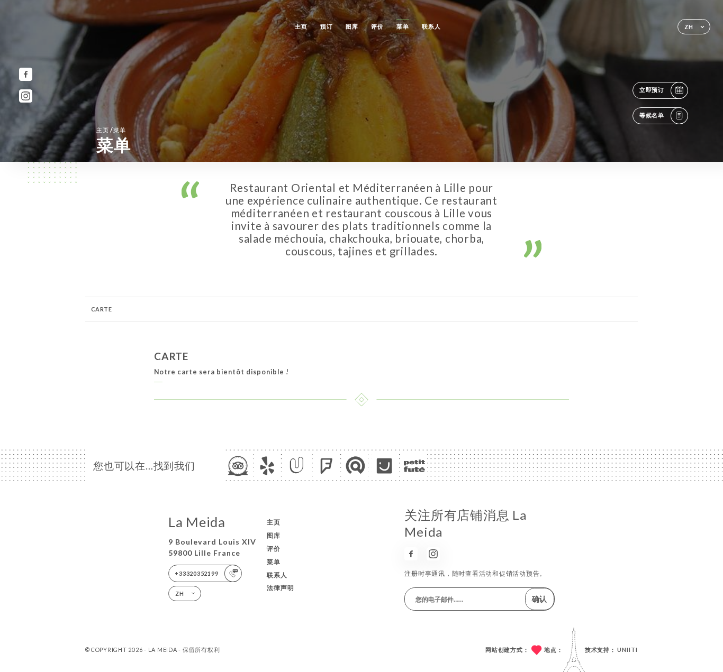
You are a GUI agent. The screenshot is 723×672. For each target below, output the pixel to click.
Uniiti (627, 649)
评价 (377, 26)
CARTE (101, 309)
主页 (301, 26)
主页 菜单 (111, 130)
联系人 (431, 26)
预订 (326, 26)
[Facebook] (25, 74)
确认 (539, 598)
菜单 (402, 26)
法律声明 (280, 588)
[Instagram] (25, 96)
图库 (352, 26)
